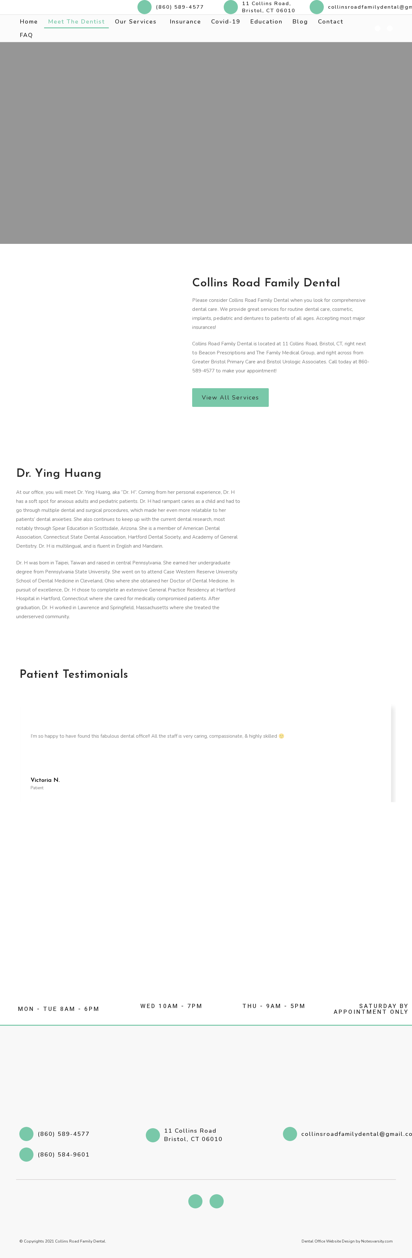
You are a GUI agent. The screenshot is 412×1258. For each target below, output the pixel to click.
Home (29, 21)
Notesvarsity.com (377, 1241)
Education (266, 21)
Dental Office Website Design (329, 1241)
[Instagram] (217, 1201)
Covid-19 (225, 21)
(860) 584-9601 (64, 1154)
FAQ (26, 35)
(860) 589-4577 (180, 7)
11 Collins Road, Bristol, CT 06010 (268, 7)
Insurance (185, 21)
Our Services (136, 21)
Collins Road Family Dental (80, 1241)
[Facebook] (195, 1201)
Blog (300, 21)
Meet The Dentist (76, 21)
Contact (330, 21)
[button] (230, 397)
